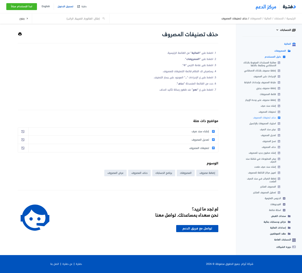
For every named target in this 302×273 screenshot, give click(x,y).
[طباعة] (20, 34)
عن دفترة (67, 264)
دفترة (79, 264)
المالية (267, 18)
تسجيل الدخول (65, 6)
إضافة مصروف (207, 172)
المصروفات (256, 18)
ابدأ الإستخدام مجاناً (21, 6)
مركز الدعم (266, 6)
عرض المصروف (115, 172)
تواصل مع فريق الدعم (197, 228)
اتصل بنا (54, 264)
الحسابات (279, 18)
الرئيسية (291, 18)
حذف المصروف (139, 172)
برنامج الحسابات (163, 172)
